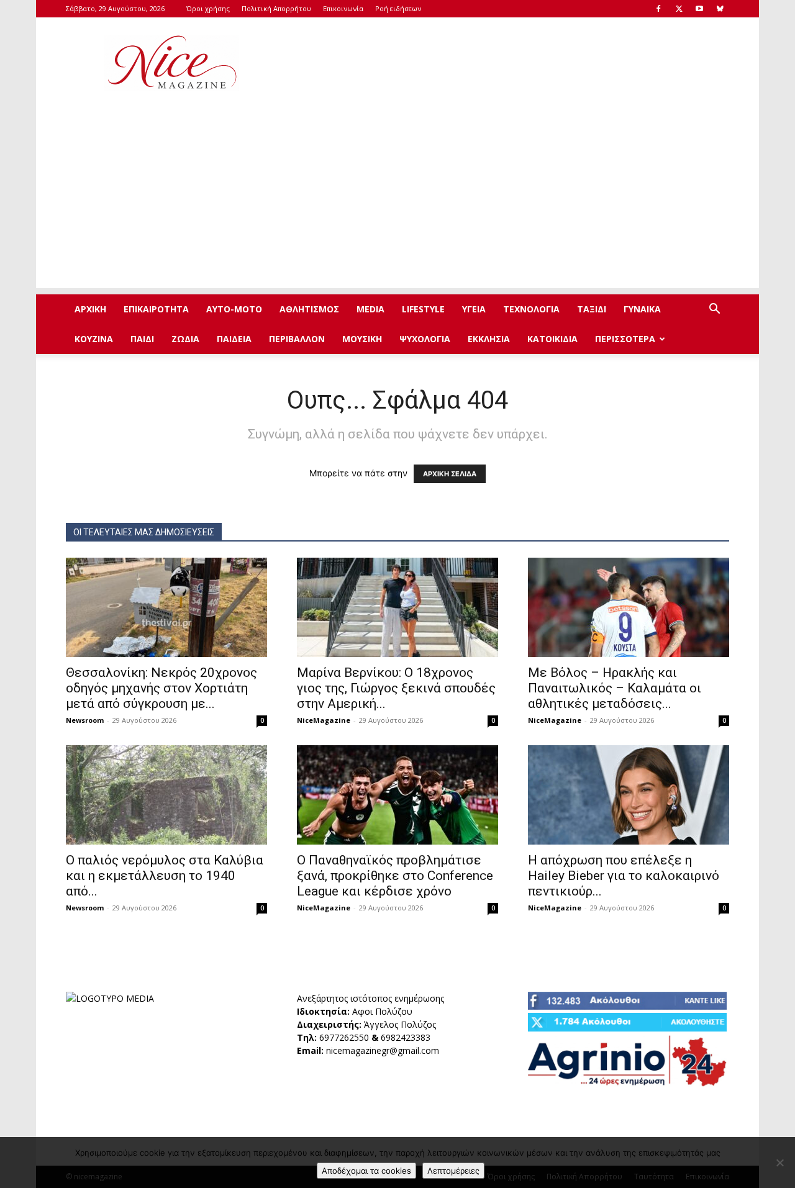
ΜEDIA (370, 309)
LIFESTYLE (423, 309)
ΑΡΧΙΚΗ (90, 309)
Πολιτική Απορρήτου (276, 8)
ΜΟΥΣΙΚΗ (362, 339)
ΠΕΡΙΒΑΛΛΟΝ (297, 339)
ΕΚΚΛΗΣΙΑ (489, 339)
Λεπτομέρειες (453, 1171)
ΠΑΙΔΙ (142, 339)
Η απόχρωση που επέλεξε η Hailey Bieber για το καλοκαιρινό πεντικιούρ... (623, 876)
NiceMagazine (323, 720)
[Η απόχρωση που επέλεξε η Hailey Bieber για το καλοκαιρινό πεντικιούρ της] (628, 795)
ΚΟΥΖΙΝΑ (94, 339)
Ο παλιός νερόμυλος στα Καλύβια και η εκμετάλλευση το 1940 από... (164, 876)
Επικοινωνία (343, 8)
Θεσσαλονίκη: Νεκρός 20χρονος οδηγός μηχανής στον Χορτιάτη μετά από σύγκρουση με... (161, 688)
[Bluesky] (720, 8)
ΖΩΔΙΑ (185, 339)
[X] (679, 8)
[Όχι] (779, 1162)
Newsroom (85, 720)
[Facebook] (658, 8)
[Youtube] (699, 8)
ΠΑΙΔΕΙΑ (234, 339)
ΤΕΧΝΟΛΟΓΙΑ (531, 309)
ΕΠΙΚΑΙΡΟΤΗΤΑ (156, 309)
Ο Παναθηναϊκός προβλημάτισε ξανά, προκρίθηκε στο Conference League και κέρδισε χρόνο (395, 876)
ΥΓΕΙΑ (474, 309)
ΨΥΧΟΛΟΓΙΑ (424, 339)
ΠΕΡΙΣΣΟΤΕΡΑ (625, 339)
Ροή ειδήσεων (398, 8)
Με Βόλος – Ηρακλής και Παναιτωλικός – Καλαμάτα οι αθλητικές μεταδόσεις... (614, 688)
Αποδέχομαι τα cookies (366, 1171)
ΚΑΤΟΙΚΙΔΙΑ (552, 339)
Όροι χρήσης (208, 8)
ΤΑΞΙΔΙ (591, 309)
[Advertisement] (503, 63)
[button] (714, 310)
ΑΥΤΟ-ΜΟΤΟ (234, 309)
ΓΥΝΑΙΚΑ (642, 309)
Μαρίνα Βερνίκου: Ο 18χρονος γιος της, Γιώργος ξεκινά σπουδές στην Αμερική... (396, 688)
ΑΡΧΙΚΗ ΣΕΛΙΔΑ (449, 473)
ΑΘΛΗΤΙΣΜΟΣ (309, 309)
